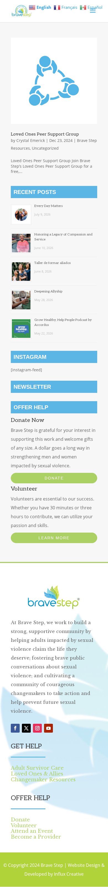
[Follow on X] (26, 728)
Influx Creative (69, 874)
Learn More (54, 538)
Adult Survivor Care (37, 768)
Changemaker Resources (43, 780)
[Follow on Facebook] (15, 728)
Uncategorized (45, 148)
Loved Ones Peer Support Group (45, 134)
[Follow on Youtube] (48, 728)
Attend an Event (32, 831)
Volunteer (24, 826)
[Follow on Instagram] (37, 728)
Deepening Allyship (48, 291)
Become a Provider (36, 837)
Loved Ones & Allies (37, 774)
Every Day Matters (48, 206)
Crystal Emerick (30, 140)
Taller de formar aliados (52, 263)
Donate (54, 478)
